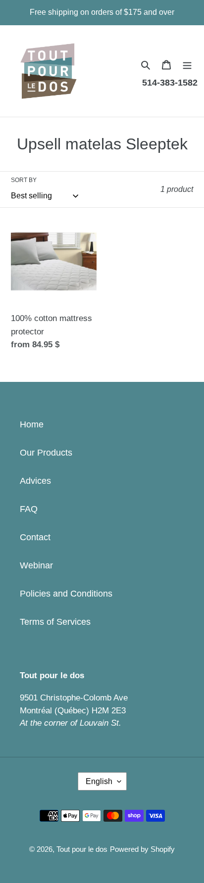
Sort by (24, 180)
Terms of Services (55, 622)
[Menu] (187, 64)
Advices (35, 481)
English (99, 781)
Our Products (46, 453)
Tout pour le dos (81, 849)
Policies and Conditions (66, 594)
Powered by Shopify (142, 849)
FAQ (29, 509)
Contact (35, 537)
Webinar (36, 565)
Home (32, 424)
